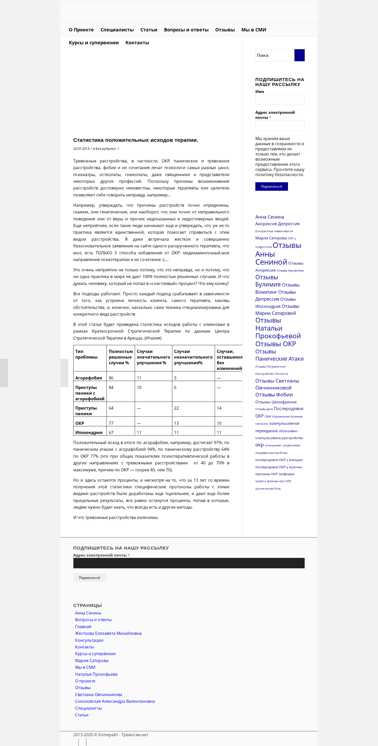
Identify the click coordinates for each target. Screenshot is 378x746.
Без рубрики (106, 148)
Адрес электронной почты (275, 115)
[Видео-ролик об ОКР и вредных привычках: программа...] (4, 373)
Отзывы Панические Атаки (279, 355)
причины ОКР (266, 474)
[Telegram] (308, 11)
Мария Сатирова (271, 237)
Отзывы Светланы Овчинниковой (277, 384)
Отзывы (83, 687)
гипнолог (261, 424)
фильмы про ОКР (279, 481)
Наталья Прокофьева (96, 674)
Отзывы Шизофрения (275, 401)
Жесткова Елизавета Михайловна (108, 633)
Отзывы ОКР (275, 343)
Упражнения (281, 416)
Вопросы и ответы (93, 619)
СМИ (268, 416)
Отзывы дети (264, 409)
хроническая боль (268, 488)
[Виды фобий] (64, 373)
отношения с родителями (282, 445)
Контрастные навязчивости (274, 231)
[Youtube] (301, 11)
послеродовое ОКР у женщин (279, 459)
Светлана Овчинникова (98, 694)
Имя (259, 91)
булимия (297, 416)
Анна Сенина (269, 217)
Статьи (81, 715)
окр (259, 444)
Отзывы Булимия (268, 280)
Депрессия (289, 224)
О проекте (85, 681)
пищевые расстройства (271, 453)
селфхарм (286, 474)
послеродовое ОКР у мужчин (278, 467)
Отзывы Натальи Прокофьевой (278, 327)
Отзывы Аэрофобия (290, 270)
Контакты (84, 647)
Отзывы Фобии (274, 394)
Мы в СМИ (85, 667)
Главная (83, 626)
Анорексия (266, 224)
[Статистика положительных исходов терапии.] (151, 91)
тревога (260, 481)
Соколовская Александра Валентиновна (115, 701)
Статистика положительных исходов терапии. (135, 139)
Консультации (89, 640)
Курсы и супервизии (95, 653)
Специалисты (88, 708)
